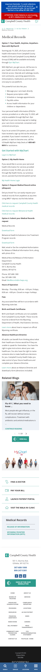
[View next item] (26, 434)
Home (13, 593)
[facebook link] (16, 576)
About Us (27, 593)
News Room (12, 622)
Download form (8, 230)
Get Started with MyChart (15, 150)
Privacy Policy (20, 655)
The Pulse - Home (27, 639)
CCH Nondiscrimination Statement (28, 633)
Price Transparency (27, 626)
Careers (27, 622)
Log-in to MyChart (9, 155)
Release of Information (18, 527)
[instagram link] (24, 576)
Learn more (6, 327)
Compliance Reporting (27, 603)
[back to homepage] (2, 28)
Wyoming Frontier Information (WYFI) (16, 533)
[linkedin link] (20, 576)
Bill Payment (12, 626)
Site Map (20, 657)
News (27, 616)
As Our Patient (22, 28)
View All (23, 439)
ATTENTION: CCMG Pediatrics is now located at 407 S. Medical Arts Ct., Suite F (21, 16)
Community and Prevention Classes (12, 633)
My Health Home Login (11, 180)
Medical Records (16, 520)
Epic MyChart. (14, 62)
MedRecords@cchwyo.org (17, 280)
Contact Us (12, 639)
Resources (10, 28)
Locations (27, 608)
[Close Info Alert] (37, 16)
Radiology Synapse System (12, 603)
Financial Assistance (13, 617)
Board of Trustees (12, 598)
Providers (12, 608)
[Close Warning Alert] (37, 7)
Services (27, 597)
